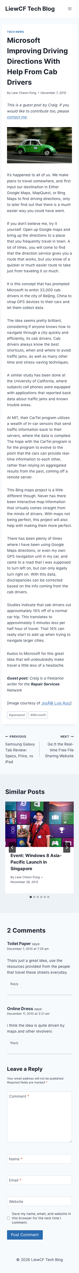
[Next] (66, 847)
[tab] (31, 897)
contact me (17, 117)
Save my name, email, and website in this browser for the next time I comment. (41, 1218)
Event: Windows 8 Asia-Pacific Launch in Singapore (36, 862)
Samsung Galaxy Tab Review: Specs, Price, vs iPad (20, 749)
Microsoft (38, 715)
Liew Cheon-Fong (23, 93)
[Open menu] (70, 8)
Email (15, 1180)
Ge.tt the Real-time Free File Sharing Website (59, 746)
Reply (14, 984)
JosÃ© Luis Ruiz (55, 703)
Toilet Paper (19, 943)
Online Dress (20, 1008)
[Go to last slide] (12, 847)
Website (16, 1201)
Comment (19, 1096)
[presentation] (39, 824)
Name (16, 1159)
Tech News (15, 31)
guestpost (17, 715)
